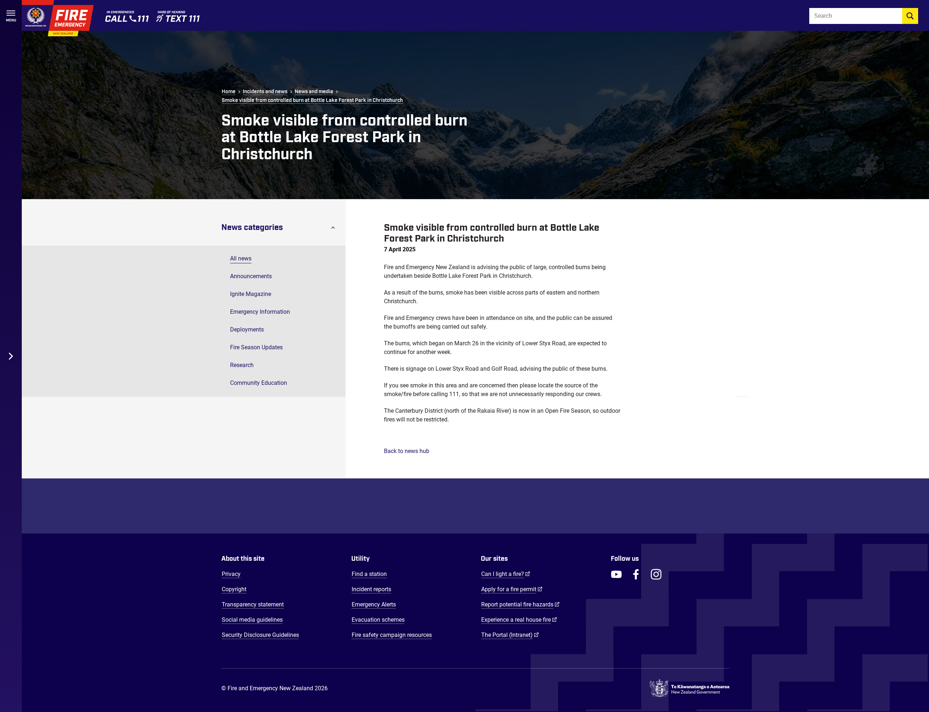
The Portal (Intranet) (510, 634)
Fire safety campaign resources (392, 634)
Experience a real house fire (519, 619)
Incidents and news (265, 91)
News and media (314, 91)
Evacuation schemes (378, 619)
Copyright (234, 589)
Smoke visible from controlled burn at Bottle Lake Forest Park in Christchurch (312, 100)
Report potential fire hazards (520, 604)
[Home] (58, 18)
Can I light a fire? (505, 573)
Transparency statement (253, 604)
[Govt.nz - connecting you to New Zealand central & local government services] (689, 688)
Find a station (369, 574)
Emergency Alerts (374, 604)
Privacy (231, 574)
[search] (910, 16)
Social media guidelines (252, 619)
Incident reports (371, 589)
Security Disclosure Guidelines (260, 634)
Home (229, 91)
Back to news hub (406, 451)
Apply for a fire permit (512, 589)
